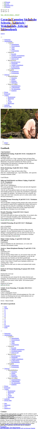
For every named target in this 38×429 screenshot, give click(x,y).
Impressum (11, 98)
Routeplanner (11, 97)
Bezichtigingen (15, 68)
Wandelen (14, 78)
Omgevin (6, 74)
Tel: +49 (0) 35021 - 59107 (10, 15)
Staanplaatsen (15, 44)
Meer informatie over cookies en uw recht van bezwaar (15, 428)
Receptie (13, 54)
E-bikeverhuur (15, 66)
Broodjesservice (15, 62)
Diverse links (8, 106)
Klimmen (14, 81)
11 (5, 310)
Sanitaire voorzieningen (17, 55)
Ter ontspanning (15, 89)
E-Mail (10, 102)
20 (5, 324)
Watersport (14, 82)
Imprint (33, 428)
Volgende (7, 326)
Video (13, 47)
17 (5, 319)
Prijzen (6, 92)
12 (5, 311)
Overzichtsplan (15, 46)
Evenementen (15, 51)
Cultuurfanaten (15, 87)
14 (5, 314)
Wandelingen (15, 71)
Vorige (6, 308)
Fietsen (13, 79)
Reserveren (11, 103)
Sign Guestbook (5, 152)
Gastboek (7, 105)
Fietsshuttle (14, 63)
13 (5, 313)
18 (5, 321)
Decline (4, 426)
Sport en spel (15, 59)
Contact (6, 95)
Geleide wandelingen (17, 65)
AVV (9, 100)
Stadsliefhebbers (15, 86)
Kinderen (14, 90)
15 (5, 316)
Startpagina (7, 39)
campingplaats (8, 41)
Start (5, 307)
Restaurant (7, 94)
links (5, 403)
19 (5, 322)
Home (6, 143)
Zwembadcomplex (16, 57)
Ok (1, 426)
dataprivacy (7, 408)
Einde (6, 327)
